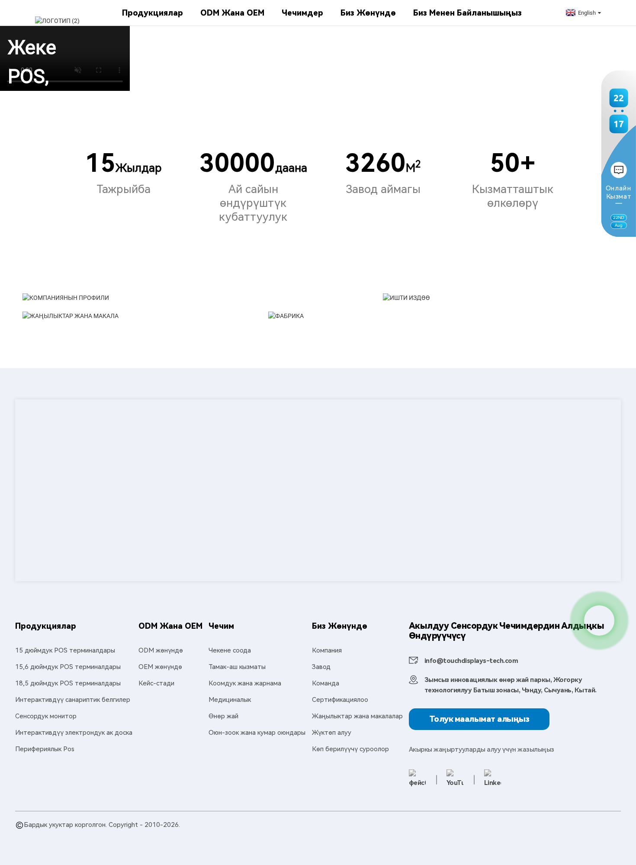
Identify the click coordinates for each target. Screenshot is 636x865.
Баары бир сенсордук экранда (358, 835)
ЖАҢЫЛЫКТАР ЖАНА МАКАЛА (156, 358)
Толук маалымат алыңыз (479, 719)
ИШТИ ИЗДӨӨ (477, 332)
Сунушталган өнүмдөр (49, 835)
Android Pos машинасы (552, 835)
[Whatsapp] (599, 620)
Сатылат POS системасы (271, 835)
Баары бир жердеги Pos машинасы (461, 835)
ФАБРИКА (343, 350)
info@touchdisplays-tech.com (471, 661)
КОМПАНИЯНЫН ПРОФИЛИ (179, 332)
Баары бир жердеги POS (191, 835)
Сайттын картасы (114, 835)
